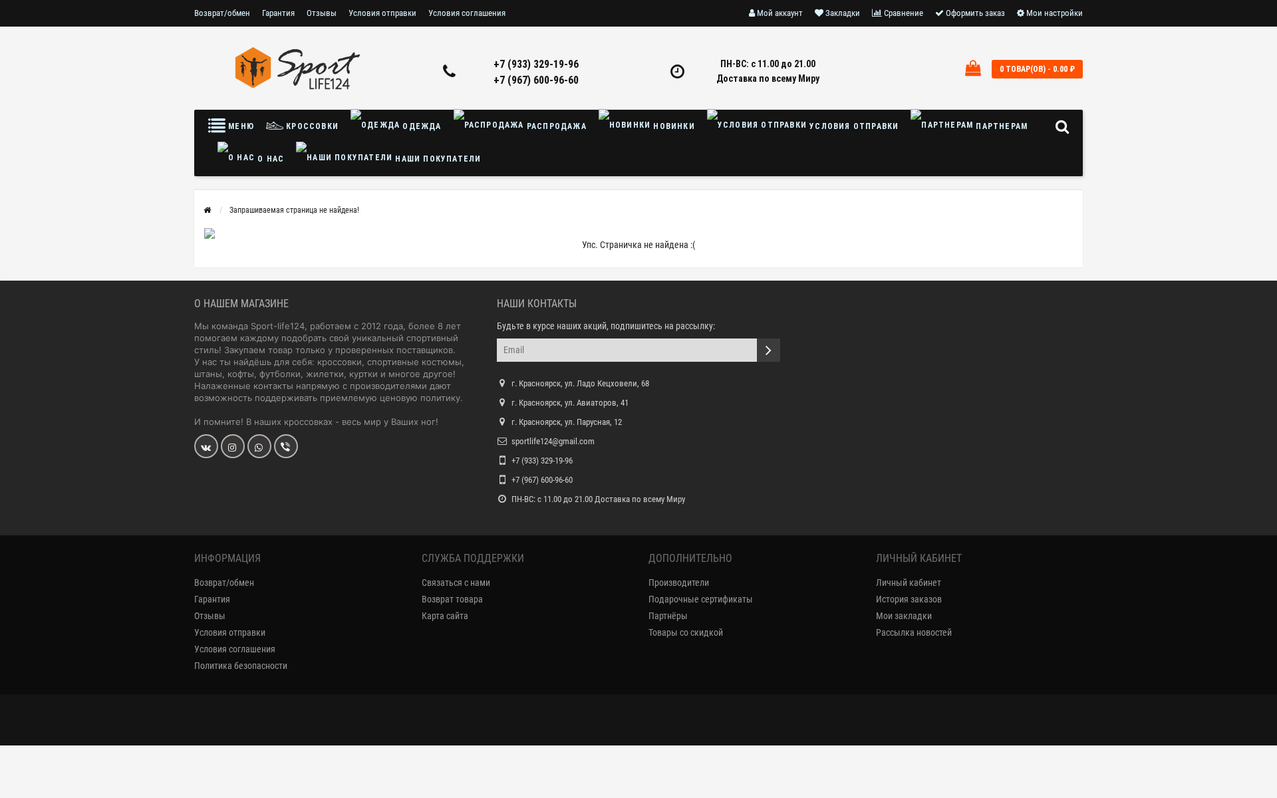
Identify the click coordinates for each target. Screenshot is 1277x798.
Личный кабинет (908, 582)
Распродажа (555, 126)
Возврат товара (452, 599)
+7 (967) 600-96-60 (536, 80)
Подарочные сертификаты (700, 599)
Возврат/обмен (222, 13)
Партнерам (1000, 126)
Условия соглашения (466, 13)
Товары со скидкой (685, 632)
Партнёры (668, 615)
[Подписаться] (768, 350)
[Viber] (286, 446)
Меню (239, 126)
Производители (678, 582)
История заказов (909, 599)
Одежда (420, 126)
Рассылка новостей (914, 632)
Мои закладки (904, 615)
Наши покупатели (436, 159)
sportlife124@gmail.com (553, 441)
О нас (269, 159)
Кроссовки (311, 126)
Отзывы (322, 13)
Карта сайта (445, 615)
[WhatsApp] (259, 446)
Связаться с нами (456, 582)
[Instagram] (233, 446)
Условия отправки (382, 13)
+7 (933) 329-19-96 (536, 64)
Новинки (672, 126)
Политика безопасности (240, 665)
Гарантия (278, 13)
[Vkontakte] (206, 446)
